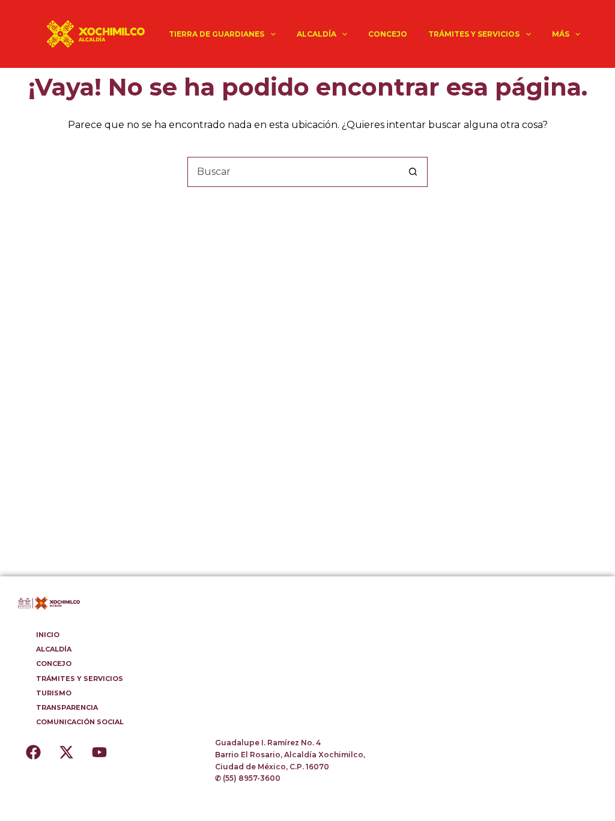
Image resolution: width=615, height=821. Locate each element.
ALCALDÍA (316, 33)
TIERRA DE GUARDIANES (216, 33)
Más (560, 33)
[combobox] (293, 172)
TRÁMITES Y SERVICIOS (474, 33)
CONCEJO (387, 33)
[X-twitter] (66, 752)
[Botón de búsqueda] (412, 171)
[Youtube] (99, 752)
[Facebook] (33, 752)
